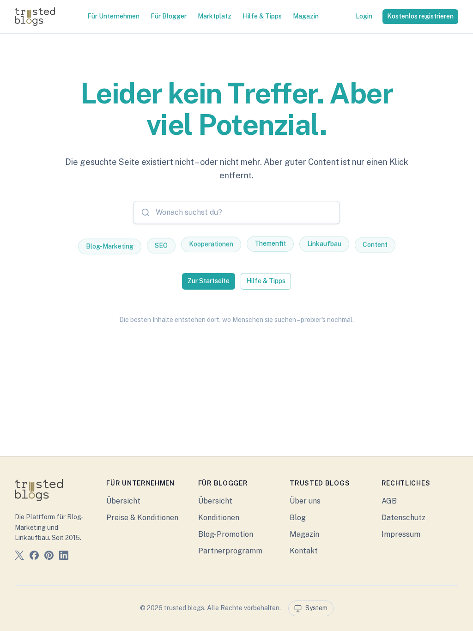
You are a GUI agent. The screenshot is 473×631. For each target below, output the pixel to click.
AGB (389, 501)
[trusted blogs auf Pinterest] (49, 557)
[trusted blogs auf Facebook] (34, 557)
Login (364, 16)
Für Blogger (169, 16)
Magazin (306, 16)
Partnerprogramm (230, 550)
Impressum (401, 534)
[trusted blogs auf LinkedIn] (63, 557)
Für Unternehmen (113, 16)
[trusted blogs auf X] (19, 557)
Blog (298, 517)
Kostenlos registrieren (420, 16)
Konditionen (218, 517)
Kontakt (304, 550)
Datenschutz (403, 517)
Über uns (305, 501)
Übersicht (123, 501)
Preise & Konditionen (142, 517)
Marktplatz (214, 16)
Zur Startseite (209, 281)
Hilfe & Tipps (262, 16)
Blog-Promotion (225, 534)
